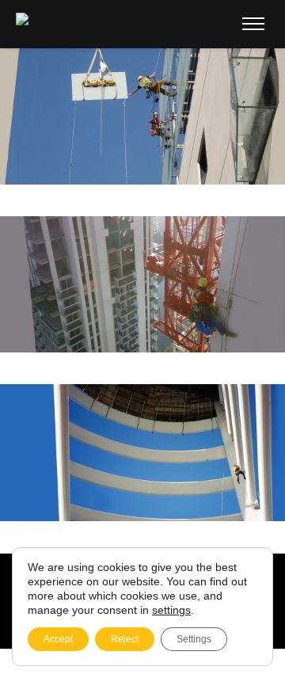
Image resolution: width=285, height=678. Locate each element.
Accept (58, 639)
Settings (194, 639)
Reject (125, 639)
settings (171, 610)
